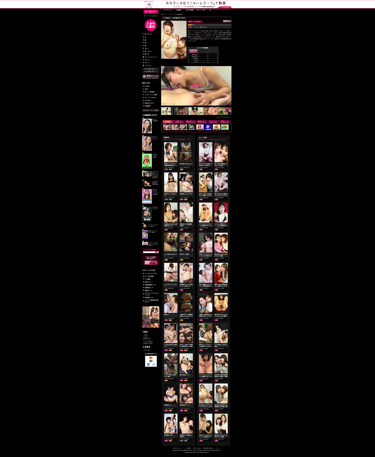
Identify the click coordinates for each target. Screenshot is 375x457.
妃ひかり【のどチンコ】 (155, 138)
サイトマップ (146, 340)
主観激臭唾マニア (150, 285)
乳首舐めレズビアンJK (186, 194)
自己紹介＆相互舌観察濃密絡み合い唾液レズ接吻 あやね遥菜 (221, 376)
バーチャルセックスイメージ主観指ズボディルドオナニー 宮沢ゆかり (205, 376)
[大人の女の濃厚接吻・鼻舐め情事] (147, 186)
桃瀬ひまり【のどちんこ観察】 (153, 231)
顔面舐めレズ (149, 287)
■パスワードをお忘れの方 (151, 16)
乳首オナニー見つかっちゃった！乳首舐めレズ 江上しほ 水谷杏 (205, 436)
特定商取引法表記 (148, 343)
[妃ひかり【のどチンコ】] (147, 150)
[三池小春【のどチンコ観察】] (147, 168)
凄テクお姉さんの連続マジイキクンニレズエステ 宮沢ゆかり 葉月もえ (221, 195)
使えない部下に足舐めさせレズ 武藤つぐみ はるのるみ (205, 195)
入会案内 (145, 335)
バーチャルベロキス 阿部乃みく (153, 225)
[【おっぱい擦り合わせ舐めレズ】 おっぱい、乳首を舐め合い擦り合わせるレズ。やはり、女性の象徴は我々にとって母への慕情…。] (171, 333)
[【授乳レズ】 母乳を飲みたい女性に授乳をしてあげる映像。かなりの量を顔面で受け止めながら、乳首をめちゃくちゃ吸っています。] (171, 303)
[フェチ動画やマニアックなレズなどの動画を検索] (151, 264)
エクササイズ (196, 27)
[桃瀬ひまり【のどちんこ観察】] (145, 238)
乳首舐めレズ (149, 297)
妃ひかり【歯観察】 (155, 120)
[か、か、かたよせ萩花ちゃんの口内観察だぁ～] (145, 244)
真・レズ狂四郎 (149, 92)
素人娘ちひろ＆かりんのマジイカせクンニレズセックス (205, 406)
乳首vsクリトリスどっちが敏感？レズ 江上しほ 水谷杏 (205, 346)
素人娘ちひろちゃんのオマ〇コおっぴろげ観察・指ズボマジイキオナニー (221, 316)
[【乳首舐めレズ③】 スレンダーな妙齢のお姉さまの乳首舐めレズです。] (171, 424)
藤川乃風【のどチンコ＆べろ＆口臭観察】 (155, 192)
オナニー (147, 60)
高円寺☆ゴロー (149, 103)
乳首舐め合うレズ (184, 405)
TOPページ (164, 14)
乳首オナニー (149, 282)
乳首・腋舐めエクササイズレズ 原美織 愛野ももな (205, 286)
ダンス (147, 62)
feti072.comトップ (178, 448)
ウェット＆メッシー (151, 57)
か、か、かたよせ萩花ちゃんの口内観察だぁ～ (153, 244)
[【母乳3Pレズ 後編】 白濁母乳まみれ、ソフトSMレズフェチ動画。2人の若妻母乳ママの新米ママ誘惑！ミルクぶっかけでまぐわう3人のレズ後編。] (186, 237)
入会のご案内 (146, 350)
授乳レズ (166, 314)
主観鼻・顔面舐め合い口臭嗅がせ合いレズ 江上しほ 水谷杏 (205, 316)
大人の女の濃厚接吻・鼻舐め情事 (155, 183)
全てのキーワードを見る (150, 110)
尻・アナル (148, 51)
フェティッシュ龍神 (151, 94)
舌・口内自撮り (149, 276)
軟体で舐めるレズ (184, 375)
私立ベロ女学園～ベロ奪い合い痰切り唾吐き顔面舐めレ (155, 174)
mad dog (148, 100)
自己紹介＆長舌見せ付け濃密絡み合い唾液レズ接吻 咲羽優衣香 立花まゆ (221, 406)
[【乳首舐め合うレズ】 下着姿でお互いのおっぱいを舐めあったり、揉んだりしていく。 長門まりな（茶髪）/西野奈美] (186, 394)
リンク (217, 448)
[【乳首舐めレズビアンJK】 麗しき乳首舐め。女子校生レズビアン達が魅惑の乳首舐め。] (186, 182)
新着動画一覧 (146, 338)
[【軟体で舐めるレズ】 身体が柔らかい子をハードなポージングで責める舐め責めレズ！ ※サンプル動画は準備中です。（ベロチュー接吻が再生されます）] (186, 363)
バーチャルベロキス (151, 273)
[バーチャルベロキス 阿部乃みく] (145, 227)
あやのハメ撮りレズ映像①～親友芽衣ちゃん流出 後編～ (186, 346)
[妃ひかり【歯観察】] (147, 133)
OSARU (147, 86)
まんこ (147, 48)
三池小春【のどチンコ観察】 (155, 156)
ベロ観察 (147, 279)
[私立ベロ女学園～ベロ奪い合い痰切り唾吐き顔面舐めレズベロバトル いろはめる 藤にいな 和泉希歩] (147, 176)
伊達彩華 (147, 106)
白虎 (146, 89)
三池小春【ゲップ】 (155, 208)
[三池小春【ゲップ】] (147, 221)
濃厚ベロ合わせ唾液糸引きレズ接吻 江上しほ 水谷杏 (221, 286)
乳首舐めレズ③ (168, 435)
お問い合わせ (197, 448)
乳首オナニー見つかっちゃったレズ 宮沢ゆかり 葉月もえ (205, 256)
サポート (145, 336)
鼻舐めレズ (148, 290)
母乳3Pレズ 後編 (184, 254)
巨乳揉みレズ (167, 405)
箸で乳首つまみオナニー (186, 163)
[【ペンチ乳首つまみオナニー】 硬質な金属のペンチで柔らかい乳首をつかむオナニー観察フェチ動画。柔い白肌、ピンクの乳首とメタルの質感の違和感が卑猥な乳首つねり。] (171, 237)
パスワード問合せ (148, 341)
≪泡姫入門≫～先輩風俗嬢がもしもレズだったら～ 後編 (186, 316)
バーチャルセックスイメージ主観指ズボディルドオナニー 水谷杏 (205, 225)
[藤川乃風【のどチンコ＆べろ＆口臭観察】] (147, 203)
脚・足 (147, 54)
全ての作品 (151, 69)
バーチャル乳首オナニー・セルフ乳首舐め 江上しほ (221, 225)
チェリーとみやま (150, 97)
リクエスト (148, 65)
